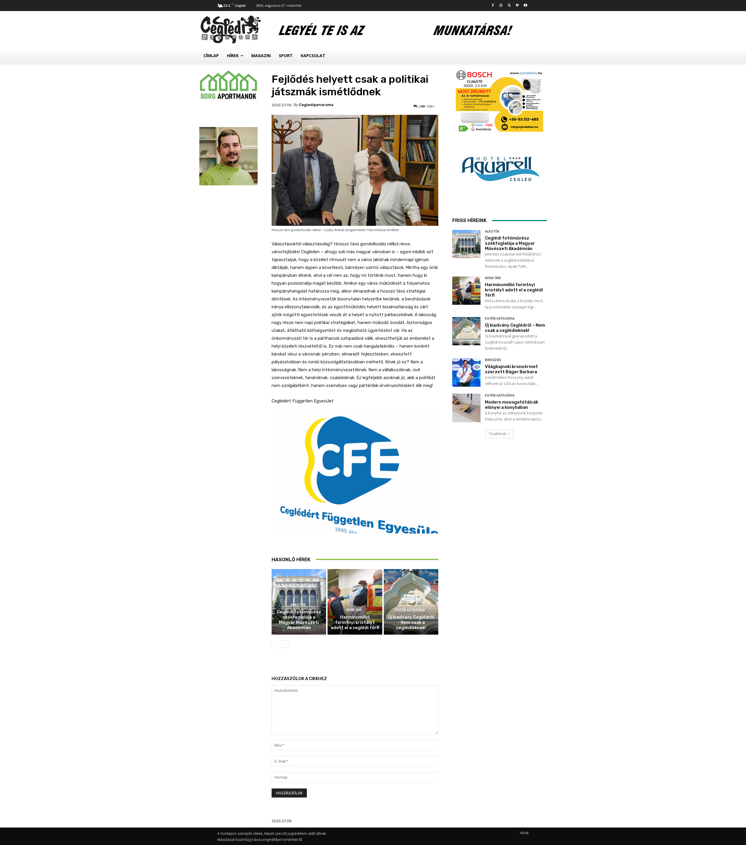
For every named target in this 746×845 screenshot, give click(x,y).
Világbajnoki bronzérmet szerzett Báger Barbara (511, 369)
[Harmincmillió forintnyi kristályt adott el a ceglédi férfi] (355, 602)
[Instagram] (501, 5)
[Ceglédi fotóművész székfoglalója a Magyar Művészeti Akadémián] (466, 244)
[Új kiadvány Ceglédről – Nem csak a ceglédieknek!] (411, 602)
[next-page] (284, 644)
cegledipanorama (316, 105)
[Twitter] (509, 5)
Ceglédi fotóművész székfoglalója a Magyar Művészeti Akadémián (299, 619)
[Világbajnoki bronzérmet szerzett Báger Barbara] (466, 372)
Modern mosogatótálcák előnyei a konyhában (511, 404)
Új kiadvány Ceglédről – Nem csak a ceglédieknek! (411, 622)
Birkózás (493, 360)
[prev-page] (275, 644)
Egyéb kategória (410, 610)
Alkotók (298, 604)
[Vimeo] (517, 5)
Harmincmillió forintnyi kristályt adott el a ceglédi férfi (355, 622)
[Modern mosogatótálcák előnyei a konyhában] (466, 408)
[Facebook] (493, 5)
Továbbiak (497, 433)
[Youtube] (525, 5)
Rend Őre (354, 610)
